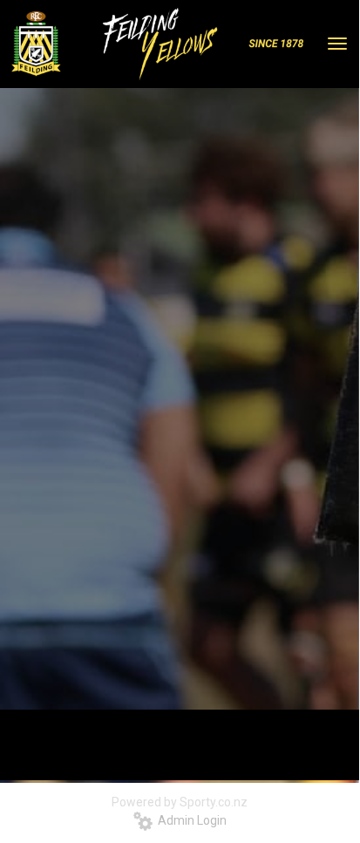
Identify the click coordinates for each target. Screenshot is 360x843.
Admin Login (190, 820)
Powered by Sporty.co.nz (180, 802)
